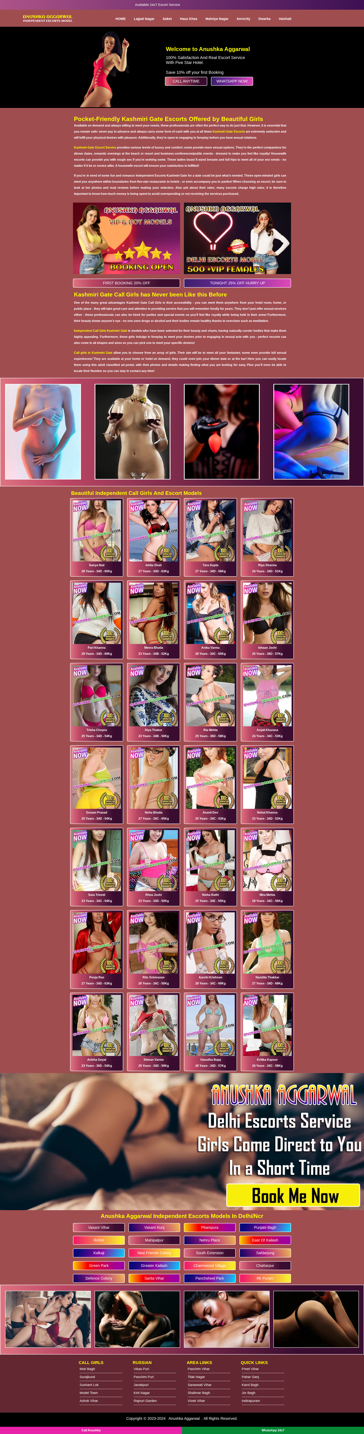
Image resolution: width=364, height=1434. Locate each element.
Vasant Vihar (99, 1227)
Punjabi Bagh (265, 1227)
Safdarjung (265, 1253)
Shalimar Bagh (199, 1393)
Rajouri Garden (145, 1401)
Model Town (89, 1393)
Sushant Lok (89, 1385)
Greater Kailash (154, 1265)
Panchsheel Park (209, 1278)
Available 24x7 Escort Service (157, 5)
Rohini (99, 1240)
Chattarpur (265, 1265)
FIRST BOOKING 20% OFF (126, 283)
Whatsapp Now (232, 81)
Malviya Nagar (217, 19)
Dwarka (264, 19)
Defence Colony (99, 1278)
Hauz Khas (188, 19)
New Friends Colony (154, 1253)
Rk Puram (265, 1278)
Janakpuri (141, 1385)
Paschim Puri (144, 1377)
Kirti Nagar (142, 1393)
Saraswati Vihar (200, 1385)
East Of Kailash (265, 1240)
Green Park (99, 1265)
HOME (120, 19)
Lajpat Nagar (144, 19)
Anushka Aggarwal (184, 1418)
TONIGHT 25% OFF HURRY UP (237, 283)
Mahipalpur (154, 1240)
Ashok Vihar (89, 1401)
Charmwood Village (210, 1265)
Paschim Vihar (199, 1369)
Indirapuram (251, 1401)
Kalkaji (98, 1253)
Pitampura (209, 1227)
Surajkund (87, 1377)
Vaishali (285, 19)
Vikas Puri (141, 1369)
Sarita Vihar (154, 1278)
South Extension (210, 1253)
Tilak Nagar (196, 1377)
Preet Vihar (250, 1369)
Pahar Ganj (250, 1377)
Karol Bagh (250, 1385)
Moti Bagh (87, 1369)
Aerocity (243, 19)
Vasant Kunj (154, 1227)
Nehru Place (209, 1240)
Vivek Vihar (196, 1401)
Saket (167, 19)
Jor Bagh (248, 1393)
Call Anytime (186, 81)
